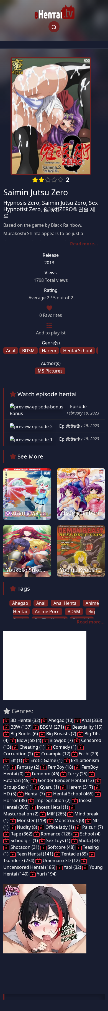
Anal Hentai (65, 603)
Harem (49, 350)
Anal (10, 350)
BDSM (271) (52, 727)
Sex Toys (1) (58, 840)
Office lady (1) (59, 827)
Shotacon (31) (24, 847)
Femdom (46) (45, 774)
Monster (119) (31, 820)
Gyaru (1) (49, 787)
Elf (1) (16, 760)
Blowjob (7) (61, 740)
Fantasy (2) (28, 767)
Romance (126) (56, 834)
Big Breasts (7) (61, 734)
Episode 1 (68, 439)
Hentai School (77, 350)
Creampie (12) (55, 754)
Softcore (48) (61, 847)
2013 (49, 263)
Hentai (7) (35, 794)
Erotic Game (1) (46, 760)
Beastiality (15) (86, 727)
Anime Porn (47, 611)
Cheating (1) (32, 747)
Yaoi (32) (72, 867)
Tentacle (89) (74, 854)
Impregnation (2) (53, 800)
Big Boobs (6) (24, 734)
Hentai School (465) (73, 794)
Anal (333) (91, 720)
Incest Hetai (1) (52, 807)
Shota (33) (89, 840)
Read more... (84, 244)
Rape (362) (21, 834)
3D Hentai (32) (25, 720)
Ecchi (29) (88, 754)
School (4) (90, 834)
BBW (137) (21, 727)
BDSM (28, 350)
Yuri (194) (46, 874)
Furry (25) (77, 774)
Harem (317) (80, 787)
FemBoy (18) (60, 767)
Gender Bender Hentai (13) (66, 780)
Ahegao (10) (60, 720)
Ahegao (20, 603)
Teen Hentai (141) (35, 854)
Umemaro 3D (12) (61, 860)
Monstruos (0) (69, 820)
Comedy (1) (65, 747)
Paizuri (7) (92, 827)
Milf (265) (56, 814)
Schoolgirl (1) (24, 840)
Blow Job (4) (29, 740)
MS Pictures (50, 371)
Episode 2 (68, 426)
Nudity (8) (27, 827)
